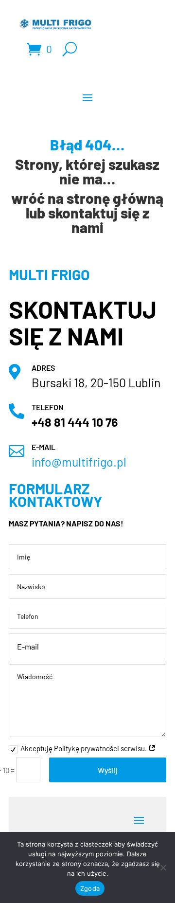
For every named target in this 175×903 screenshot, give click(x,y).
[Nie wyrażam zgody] (163, 867)
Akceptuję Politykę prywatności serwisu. (84, 748)
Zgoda (90, 888)
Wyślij (108, 770)
